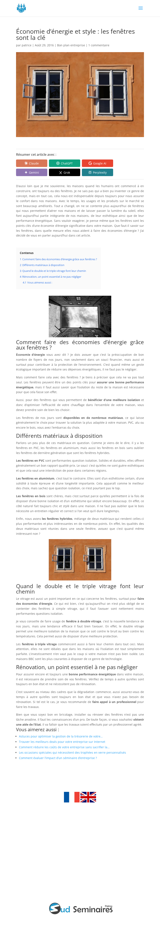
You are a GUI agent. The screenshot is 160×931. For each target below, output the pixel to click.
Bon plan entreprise (71, 45)
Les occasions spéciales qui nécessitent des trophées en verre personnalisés (72, 752)
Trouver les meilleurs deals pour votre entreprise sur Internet (62, 742)
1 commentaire (98, 45)
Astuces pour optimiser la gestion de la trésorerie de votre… (61, 736)
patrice (26, 45)
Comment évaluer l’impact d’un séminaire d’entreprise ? (58, 758)
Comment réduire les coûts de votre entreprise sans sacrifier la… (64, 747)
